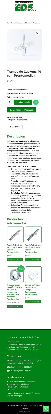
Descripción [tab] (15, 126)
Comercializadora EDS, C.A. (17, 405)
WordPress (28, 412)
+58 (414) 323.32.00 (24, 367)
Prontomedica (21, 119)
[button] (37, 33)
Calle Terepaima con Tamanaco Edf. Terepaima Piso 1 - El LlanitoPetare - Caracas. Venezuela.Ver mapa (22, 385)
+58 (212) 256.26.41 (23, 360)
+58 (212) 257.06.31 (25, 363)
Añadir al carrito (23, 102)
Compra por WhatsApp (23, 109)
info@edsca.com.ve (23, 370)
